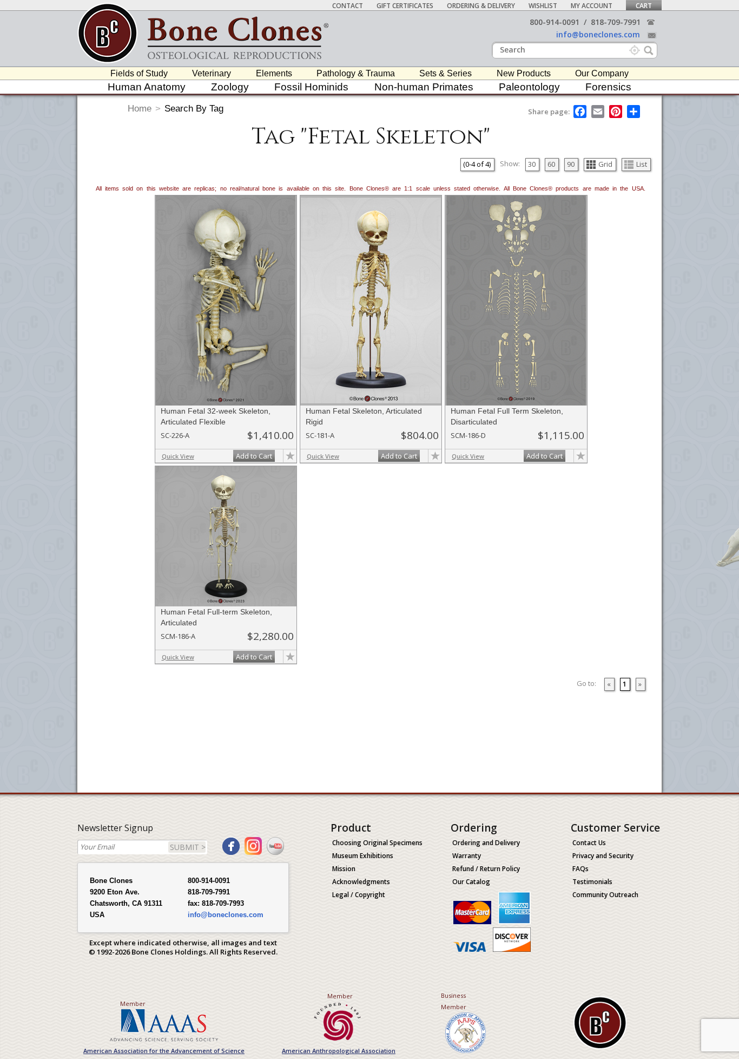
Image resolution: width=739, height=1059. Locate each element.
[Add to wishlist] (289, 455)
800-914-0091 (554, 22)
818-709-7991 (616, 22)
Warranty (466, 855)
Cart (644, 5)
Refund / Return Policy (486, 868)
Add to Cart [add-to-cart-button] (254, 456)
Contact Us (589, 842)
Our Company (602, 73)
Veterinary (211, 73)
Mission (343, 868)
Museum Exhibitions (362, 855)
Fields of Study (139, 73)
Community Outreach (605, 894)
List (641, 164)
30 (532, 164)
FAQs (580, 868)
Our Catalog (471, 881)
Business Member (453, 1001)
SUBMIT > (188, 847)
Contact (347, 5)
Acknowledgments (361, 881)
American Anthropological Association (338, 1051)
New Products (524, 73)
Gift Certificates (405, 5)
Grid (605, 164)
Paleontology (529, 87)
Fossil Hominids (311, 87)
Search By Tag (193, 108)
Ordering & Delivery (481, 5)
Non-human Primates (423, 87)
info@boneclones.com (598, 34)
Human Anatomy (147, 87)
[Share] (634, 111)
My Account (591, 5)
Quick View (178, 456)
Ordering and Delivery (486, 842)
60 (551, 164)
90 (571, 164)
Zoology (230, 87)
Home (139, 108)
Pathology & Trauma (355, 73)
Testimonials (592, 881)
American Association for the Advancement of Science (164, 1051)
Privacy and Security (603, 855)
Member (133, 1003)
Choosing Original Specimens (377, 842)
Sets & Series (445, 73)
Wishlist (543, 5)
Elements (274, 73)
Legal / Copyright (358, 894)
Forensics (608, 87)
